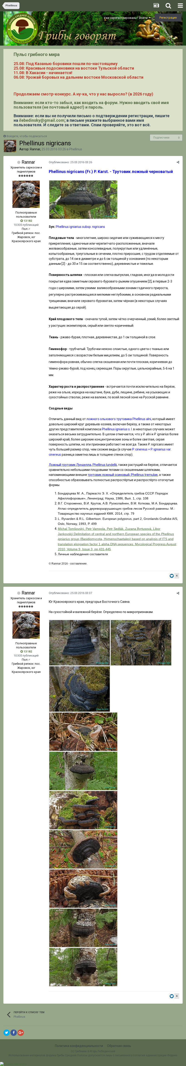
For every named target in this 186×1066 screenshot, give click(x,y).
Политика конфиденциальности (79, 1046)
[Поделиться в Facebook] (13, 1032)
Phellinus (75, 149)
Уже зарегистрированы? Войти (126, 17)
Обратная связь (119, 1046)
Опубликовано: (70, 162)
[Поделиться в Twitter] (6, 1032)
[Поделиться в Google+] (20, 1032)
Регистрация (168, 17)
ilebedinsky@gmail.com (41, 120)
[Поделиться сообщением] (178, 162)
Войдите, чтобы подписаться (27, 136)
